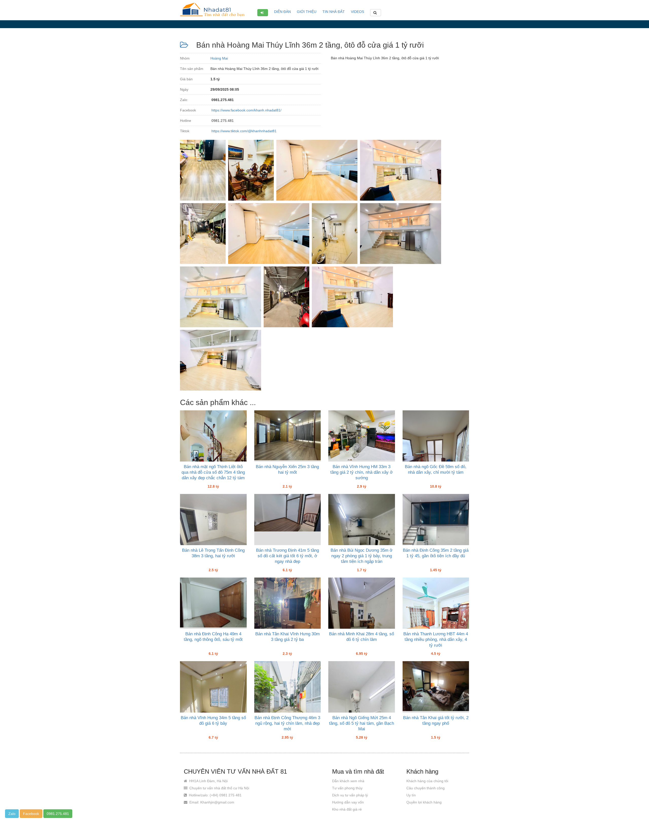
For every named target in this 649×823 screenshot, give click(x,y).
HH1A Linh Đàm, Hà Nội (208, 781)
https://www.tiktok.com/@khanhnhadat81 (243, 131)
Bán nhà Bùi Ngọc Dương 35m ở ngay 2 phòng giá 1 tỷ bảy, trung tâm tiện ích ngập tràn (361, 556)
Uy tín (411, 795)
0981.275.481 (58, 814)
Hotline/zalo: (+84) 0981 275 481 (215, 795)
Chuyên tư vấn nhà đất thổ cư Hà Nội (218, 788)
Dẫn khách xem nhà (348, 781)
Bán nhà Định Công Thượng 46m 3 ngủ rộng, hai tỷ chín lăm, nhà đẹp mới (287, 723)
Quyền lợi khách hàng (424, 802)
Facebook (31, 814)
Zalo (11, 814)
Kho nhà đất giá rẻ (347, 809)
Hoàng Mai (219, 58)
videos (357, 12)
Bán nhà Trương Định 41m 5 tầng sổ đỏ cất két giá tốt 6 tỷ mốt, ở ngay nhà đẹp (287, 556)
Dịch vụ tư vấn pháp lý (350, 795)
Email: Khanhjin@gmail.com (211, 802)
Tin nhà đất (333, 12)
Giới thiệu (306, 12)
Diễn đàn (282, 12)
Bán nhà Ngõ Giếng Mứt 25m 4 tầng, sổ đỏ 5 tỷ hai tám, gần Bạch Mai (361, 723)
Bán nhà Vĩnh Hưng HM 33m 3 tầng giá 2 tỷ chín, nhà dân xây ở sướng (361, 472)
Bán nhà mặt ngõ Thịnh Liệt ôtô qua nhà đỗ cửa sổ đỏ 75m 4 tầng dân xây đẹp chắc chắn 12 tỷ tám (213, 472)
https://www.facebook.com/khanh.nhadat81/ (245, 110)
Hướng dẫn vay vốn (348, 802)
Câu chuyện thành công (425, 788)
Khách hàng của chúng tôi (427, 781)
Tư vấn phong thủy (347, 788)
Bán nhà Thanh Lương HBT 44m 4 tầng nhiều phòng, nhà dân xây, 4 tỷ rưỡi (435, 639)
